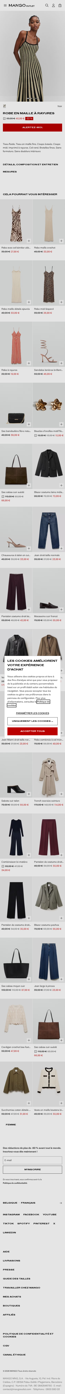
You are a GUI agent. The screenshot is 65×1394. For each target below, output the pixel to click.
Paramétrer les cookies (32, 713)
